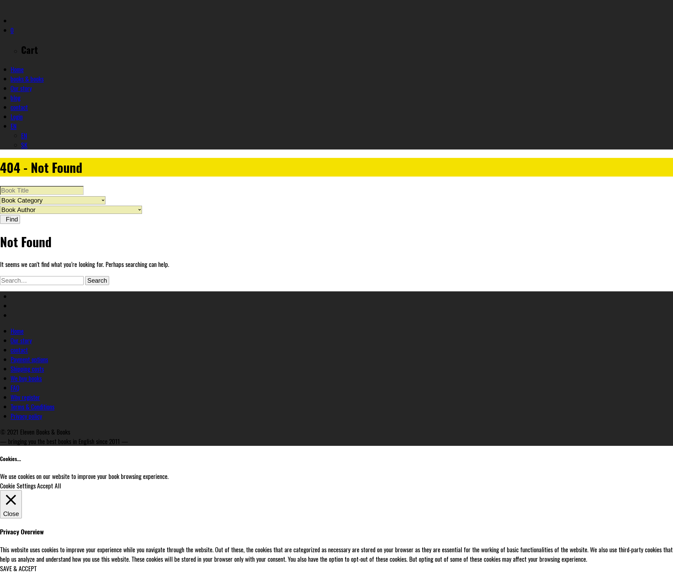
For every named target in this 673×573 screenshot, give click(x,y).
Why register (25, 397)
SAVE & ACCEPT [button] (18, 568)
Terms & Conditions (32, 406)
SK (24, 144)
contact (19, 107)
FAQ (15, 387)
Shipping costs (27, 368)
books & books (27, 78)
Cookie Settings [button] (18, 485)
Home (17, 69)
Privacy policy (26, 416)
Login (17, 116)
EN (14, 126)
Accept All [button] (49, 485)
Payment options (29, 359)
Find (10, 219)
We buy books (26, 378)
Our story (21, 88)
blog (16, 97)
